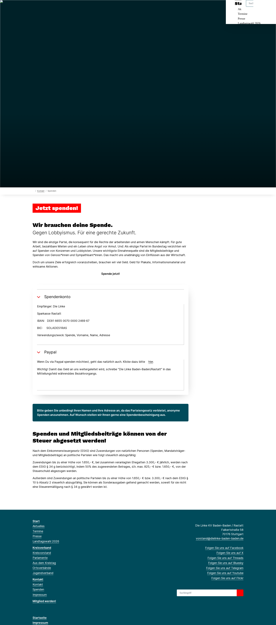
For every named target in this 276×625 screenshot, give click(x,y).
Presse (241, 18)
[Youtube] (60, 6)
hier (150, 361)
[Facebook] (34, 6)
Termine (242, 13)
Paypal (50, 352)
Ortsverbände (42, 568)
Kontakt (40, 191)
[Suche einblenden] (260, 6)
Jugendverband (43, 573)
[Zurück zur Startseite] (33, 191)
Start (36, 521)
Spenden (38, 589)
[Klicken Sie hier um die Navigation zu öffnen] (269, 6)
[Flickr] (65, 6)
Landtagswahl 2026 (249, 23)
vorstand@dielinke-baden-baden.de (219, 538)
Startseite (40, 617)
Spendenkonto (57, 296)
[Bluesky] (50, 6)
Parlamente (40, 557)
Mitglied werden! (44, 601)
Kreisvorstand (42, 552)
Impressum (40, 594)
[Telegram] (55, 6)
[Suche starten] (240, 592)
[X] (39, 6)
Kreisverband (42, 547)
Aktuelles (39, 526)
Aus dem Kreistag (44, 563)
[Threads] (44, 6)
